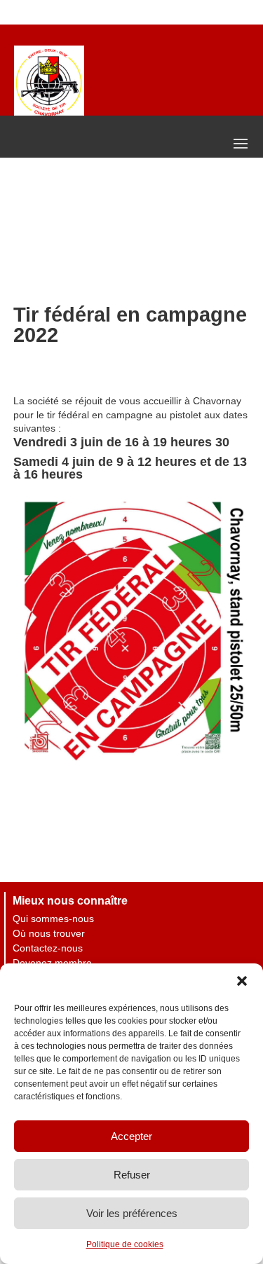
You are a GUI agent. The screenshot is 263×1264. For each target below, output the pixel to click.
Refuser (132, 1175)
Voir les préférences (131, 1213)
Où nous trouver (49, 933)
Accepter (131, 1136)
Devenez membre (52, 962)
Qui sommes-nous (53, 918)
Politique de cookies (124, 1244)
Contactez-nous (48, 948)
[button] (242, 981)
